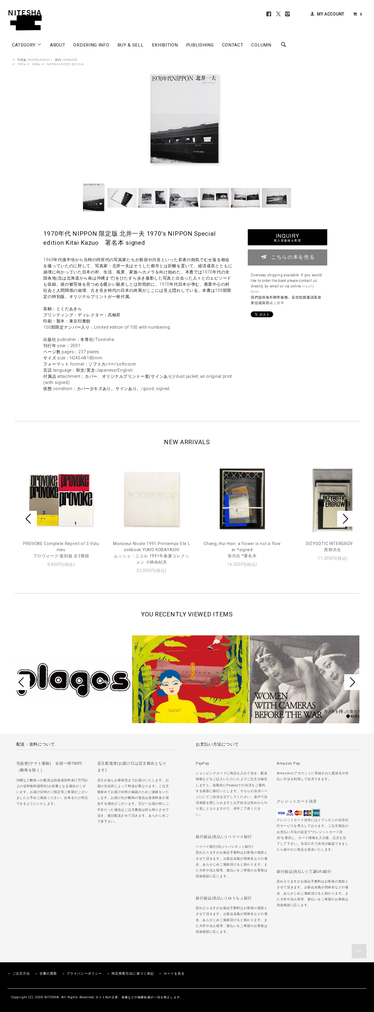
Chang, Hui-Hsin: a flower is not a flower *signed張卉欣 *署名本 (242, 549)
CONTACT (232, 45)
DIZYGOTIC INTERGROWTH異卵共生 (333, 546)
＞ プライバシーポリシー (82, 973)
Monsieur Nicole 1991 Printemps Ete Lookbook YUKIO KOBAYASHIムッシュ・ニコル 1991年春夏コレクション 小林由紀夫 (151, 552)
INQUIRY (287, 237)
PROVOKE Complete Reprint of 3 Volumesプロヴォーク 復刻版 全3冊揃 (61, 549)
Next (344, 519)
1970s (21, 64)
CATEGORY (24, 45)
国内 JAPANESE (66, 59)
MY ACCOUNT (330, 14)
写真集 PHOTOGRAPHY (33, 59)
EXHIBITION (165, 45)
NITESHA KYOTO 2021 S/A (65, 64)
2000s (36, 64)
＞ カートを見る (172, 973)
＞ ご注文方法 (19, 973)
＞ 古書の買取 (46, 973)
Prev (29, 519)
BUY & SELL (130, 45)
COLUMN (261, 45)
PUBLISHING (200, 45)
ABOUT (57, 45)
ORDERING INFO (91, 45)
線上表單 (276, 303)
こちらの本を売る (293, 256)
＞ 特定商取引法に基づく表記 (130, 973)
